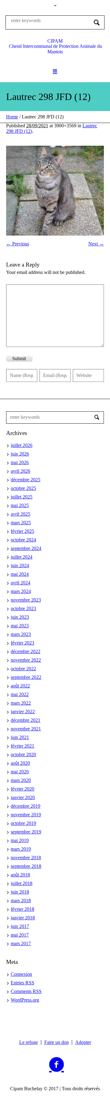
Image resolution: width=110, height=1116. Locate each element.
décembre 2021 (25, 720)
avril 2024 (20, 582)
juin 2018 (20, 892)
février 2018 (22, 909)
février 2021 (22, 745)
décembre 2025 (25, 479)
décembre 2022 (25, 651)
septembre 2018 (26, 866)
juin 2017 (20, 926)
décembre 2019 (25, 806)
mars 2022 (21, 703)
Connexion (21, 974)
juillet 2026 (21, 445)
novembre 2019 (26, 814)
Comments (26, 991)
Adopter (83, 1042)
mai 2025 (20, 505)
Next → (96, 243)
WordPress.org (25, 999)
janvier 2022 (23, 711)
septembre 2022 (26, 677)
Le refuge (28, 1042)
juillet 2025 (21, 496)
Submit (19, 358)
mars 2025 (21, 522)
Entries (22, 982)
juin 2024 (20, 565)
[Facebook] (56, 1064)
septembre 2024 (26, 548)
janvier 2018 (23, 917)
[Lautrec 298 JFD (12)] (55, 191)
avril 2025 (20, 514)
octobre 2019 (23, 823)
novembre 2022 (26, 660)
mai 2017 (20, 934)
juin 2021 (20, 737)
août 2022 (20, 685)
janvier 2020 (23, 797)
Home (12, 116)
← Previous (17, 243)
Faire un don (56, 1042)
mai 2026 (20, 462)
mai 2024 (20, 574)
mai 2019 (20, 840)
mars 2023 (21, 634)
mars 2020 (21, 780)
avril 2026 (20, 471)
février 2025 (22, 531)
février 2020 (22, 788)
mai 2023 (20, 625)
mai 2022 (20, 694)
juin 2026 (20, 453)
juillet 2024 (21, 557)
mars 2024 (21, 591)
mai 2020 (20, 771)
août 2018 (20, 874)
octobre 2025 (23, 488)
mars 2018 (21, 900)
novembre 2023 (26, 599)
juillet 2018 (21, 883)
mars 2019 (21, 849)
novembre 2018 (26, 857)
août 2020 (20, 763)
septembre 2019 (26, 831)
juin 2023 (20, 617)
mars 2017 (21, 943)
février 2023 (22, 642)
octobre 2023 (23, 608)
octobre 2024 (23, 539)
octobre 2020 (23, 754)
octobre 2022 (23, 668)
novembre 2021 (26, 728)
